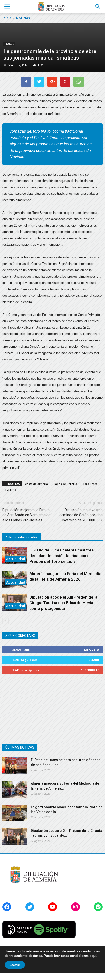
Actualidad (15, 558)
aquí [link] (93, 955)
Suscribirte (90, 670)
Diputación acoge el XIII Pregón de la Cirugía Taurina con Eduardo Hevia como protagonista (63, 603)
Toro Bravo (90, 484)
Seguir (94, 660)
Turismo (10, 489)
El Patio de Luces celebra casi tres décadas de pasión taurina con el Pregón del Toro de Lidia (61, 556)
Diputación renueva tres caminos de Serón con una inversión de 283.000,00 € (81, 515)
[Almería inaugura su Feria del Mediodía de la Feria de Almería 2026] (14, 789)
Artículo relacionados (21, 537)
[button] (98, 6)
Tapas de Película (65, 484)
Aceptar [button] (15, 965)
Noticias (9, 43)
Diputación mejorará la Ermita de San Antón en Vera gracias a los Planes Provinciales (26, 515)
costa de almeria (36, 484)
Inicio (6, 18)
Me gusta (91, 649)
